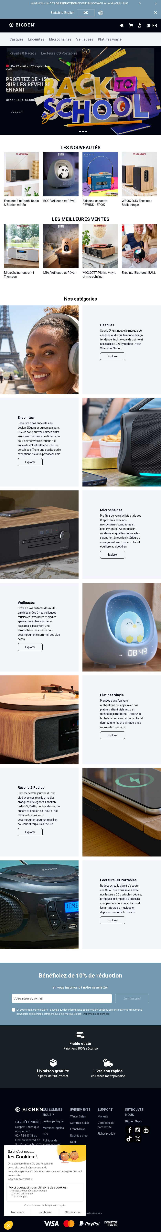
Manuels (103, 1116)
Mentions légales (53, 1127)
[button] (80, 131)
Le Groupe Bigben (54, 1121)
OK (86, 13)
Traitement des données (96, 1014)
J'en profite (17, 112)
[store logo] (22, 24)
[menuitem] (18, 39)
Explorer (113, 356)
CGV (45, 1134)
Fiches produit (106, 1133)
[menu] (80, 39)
